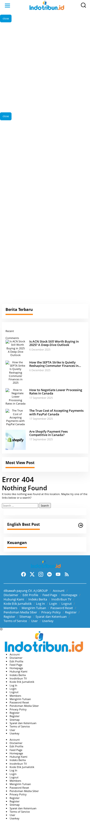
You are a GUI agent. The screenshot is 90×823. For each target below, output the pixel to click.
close (6, 18)
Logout (66, 603)
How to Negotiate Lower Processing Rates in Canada (55, 391)
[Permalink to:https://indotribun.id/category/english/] (81, 525)
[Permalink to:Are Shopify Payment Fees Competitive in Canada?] (16, 439)
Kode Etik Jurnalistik (18, 603)
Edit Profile (30, 595)
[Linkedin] (49, 574)
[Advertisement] (45, 67)
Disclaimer (11, 595)
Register (71, 612)
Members (10, 608)
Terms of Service (15, 621)
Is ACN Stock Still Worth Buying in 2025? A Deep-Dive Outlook (54, 343)
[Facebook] (23, 574)
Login (53, 603)
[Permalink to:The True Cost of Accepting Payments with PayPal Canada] (16, 417)
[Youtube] (58, 574)
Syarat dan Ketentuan (51, 616)
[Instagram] (41, 574)
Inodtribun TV (61, 599)
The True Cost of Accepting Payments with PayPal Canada (56, 412)
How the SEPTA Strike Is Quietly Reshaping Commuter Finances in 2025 (53, 364)
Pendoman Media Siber (20, 612)
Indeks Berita (37, 599)
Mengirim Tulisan (34, 608)
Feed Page (49, 595)
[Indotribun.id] (46, 5)
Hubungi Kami (14, 599)
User (34, 621)
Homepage (69, 595)
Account (59, 590)
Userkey (48, 621)
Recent (10, 331)
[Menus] (7, 5)
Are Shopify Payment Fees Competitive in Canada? (48, 433)
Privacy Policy (51, 612)
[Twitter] (32, 574)
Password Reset (61, 608)
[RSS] (67, 574)
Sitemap (25, 616)
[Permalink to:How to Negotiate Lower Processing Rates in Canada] (16, 396)
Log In (40, 603)
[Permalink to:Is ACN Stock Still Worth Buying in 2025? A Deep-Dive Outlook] (16, 348)
